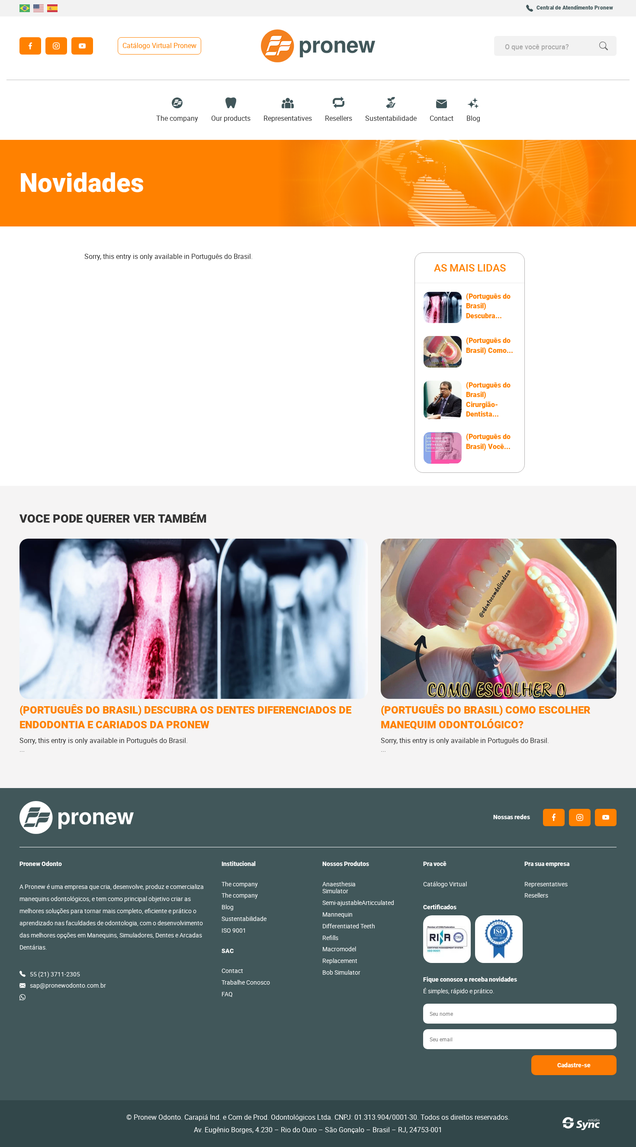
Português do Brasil (221, 256)
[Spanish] (52, 8)
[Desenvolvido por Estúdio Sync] (581, 1123)
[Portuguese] (25, 8)
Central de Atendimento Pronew (574, 8)
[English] (39, 8)
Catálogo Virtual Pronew (159, 45)
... (185, 728)
